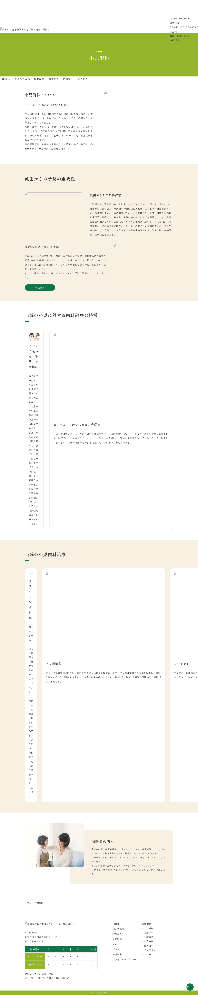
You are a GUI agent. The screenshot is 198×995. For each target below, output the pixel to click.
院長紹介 (39, 79)
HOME (6, 79)
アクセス (83, 79)
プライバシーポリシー (124, 959)
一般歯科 (149, 928)
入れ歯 (147, 954)
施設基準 (117, 954)
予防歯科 (40, 287)
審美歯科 (149, 945)
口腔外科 (149, 932)
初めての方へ (22, 79)
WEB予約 (175, 40)
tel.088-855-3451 (179, 18)
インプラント (151, 950)
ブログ (116, 949)
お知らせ (117, 944)
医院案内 (68, 79)
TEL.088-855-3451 (35, 941)
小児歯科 (149, 941)
